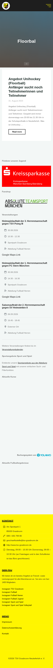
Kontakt (5, 633)
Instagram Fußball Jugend (12, 599)
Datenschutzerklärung (12, 628)
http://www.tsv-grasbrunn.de (19, 545)
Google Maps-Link (11, 255)
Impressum (7, 622)
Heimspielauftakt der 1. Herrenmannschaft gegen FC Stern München (24, 264)
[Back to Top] (42, 657)
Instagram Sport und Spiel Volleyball (17, 605)
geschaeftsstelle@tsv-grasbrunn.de (22, 540)
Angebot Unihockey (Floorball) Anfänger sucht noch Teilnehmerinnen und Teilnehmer (25, 87)
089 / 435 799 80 (14, 536)
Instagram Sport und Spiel (12, 602)
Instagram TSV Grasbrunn (12, 589)
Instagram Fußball (9, 592)
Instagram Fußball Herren (12, 595)
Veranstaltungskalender (12, 349)
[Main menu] (48, 5)
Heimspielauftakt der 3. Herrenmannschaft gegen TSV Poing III (24, 222)
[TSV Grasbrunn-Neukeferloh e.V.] (6, 5)
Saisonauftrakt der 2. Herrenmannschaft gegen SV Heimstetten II (23, 306)
